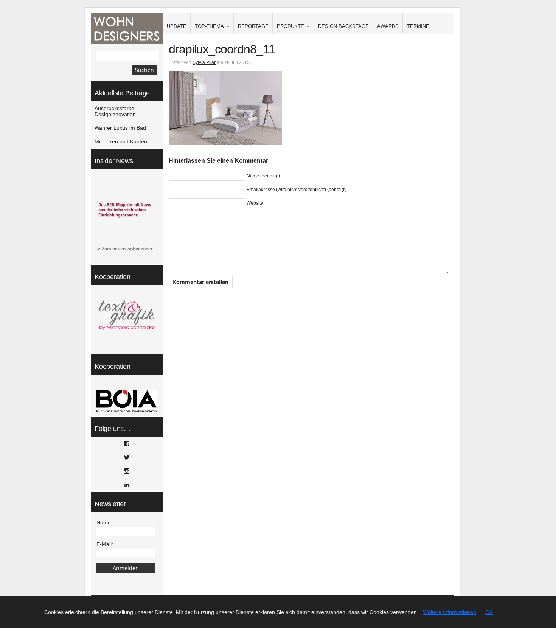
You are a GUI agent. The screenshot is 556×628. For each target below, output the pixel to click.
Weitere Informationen (449, 612)
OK (489, 612)
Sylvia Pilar (204, 62)
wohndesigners (127, 28)
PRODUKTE (288, 26)
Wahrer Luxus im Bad (120, 128)
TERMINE (418, 26)
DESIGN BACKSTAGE (343, 26)
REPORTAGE (253, 26)
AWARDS (388, 26)
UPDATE (176, 26)
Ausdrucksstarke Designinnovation (115, 111)
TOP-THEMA (207, 26)
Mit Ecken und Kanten (121, 141)
